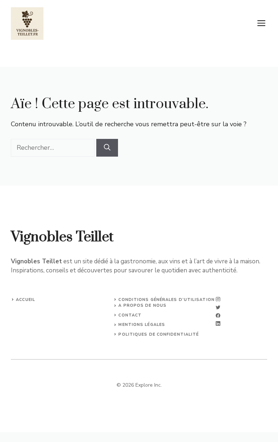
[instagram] (218, 299)
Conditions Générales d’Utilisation (166, 299)
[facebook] (218, 315)
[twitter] (218, 307)
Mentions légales (141, 324)
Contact (130, 315)
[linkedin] (218, 323)
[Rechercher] (107, 148)
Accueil (25, 299)
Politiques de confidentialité (158, 334)
